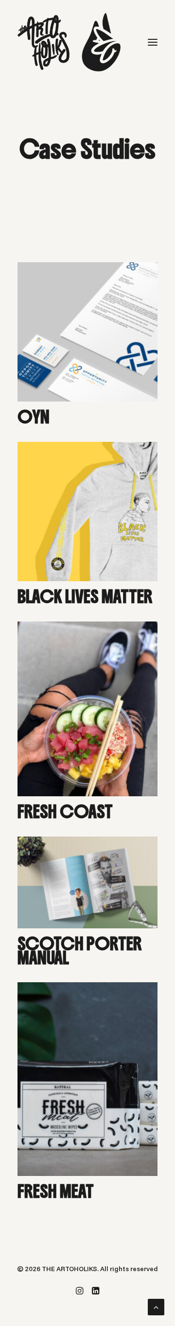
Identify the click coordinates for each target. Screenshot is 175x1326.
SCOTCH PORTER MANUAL (80, 951)
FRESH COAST (65, 812)
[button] (152, 42)
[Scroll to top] (156, 1306)
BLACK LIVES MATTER (85, 597)
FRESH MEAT (56, 1191)
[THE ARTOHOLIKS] (69, 42)
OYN (34, 417)
